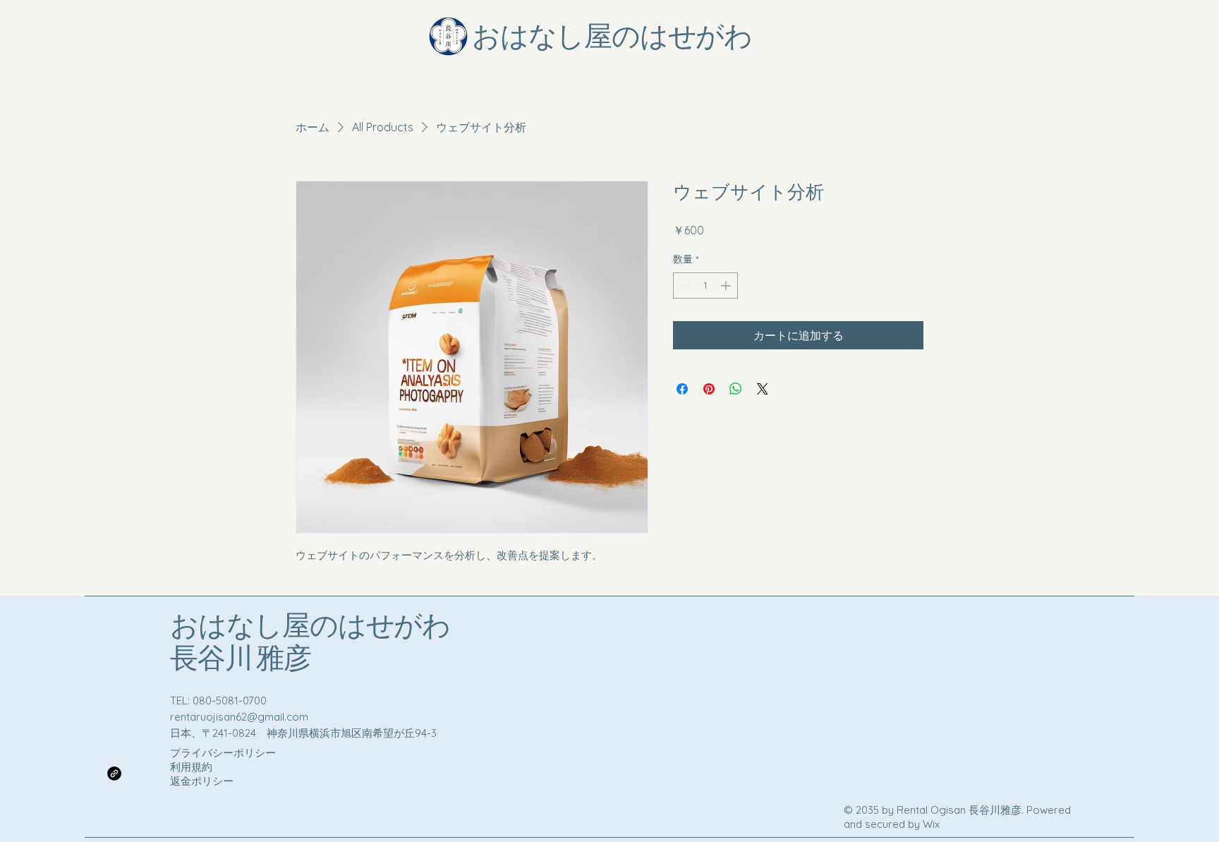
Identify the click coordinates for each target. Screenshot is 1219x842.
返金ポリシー (202, 781)
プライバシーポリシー (223, 752)
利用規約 (191, 767)
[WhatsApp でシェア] (735, 388)
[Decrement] (684, 285)
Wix (932, 824)
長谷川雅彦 (240, 659)
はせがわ (394, 626)
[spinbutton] (705, 285)
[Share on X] (762, 388)
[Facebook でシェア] (682, 388)
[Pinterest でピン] (709, 388)
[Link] (114, 773)
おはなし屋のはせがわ (612, 37)
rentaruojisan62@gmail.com (239, 716)
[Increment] (727, 285)
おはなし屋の (254, 626)
